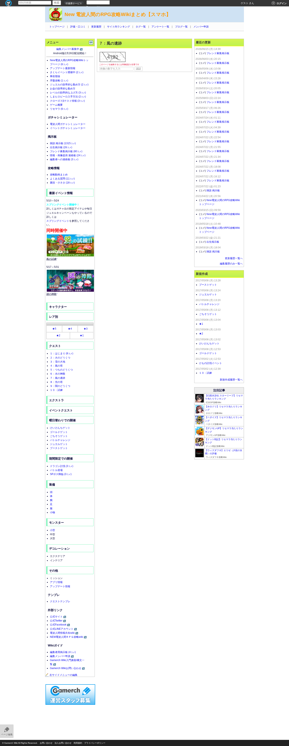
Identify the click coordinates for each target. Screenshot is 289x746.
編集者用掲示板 (63, 652)
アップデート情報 (60, 586)
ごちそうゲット (59, 436)
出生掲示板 (61, 147)
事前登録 (55, 76)
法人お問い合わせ (63, 743)
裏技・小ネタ (62, 182)
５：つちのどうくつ (61, 369)
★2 (58, 335)
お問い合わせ (46, 743)
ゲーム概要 (56, 104)
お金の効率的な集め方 (62, 88)
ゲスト (244, 3)
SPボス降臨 (61, 474)
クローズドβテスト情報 (67, 100)
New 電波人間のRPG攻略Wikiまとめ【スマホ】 (118, 14)
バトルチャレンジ (60, 440)
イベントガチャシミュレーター (67, 128)
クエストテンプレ (60, 601)
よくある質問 (62, 178)
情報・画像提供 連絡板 (67, 155)
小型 (52, 530)
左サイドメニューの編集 (63, 674)
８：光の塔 (56, 382)
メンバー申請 (201, 26)
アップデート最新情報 (62, 68)
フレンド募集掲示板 (66, 151)
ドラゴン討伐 (61, 466)
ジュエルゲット (59, 444)
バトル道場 (56, 470)
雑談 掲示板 (63, 143)
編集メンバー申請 (60, 656)
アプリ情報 (56, 582)
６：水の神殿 (57, 373)
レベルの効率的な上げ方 (68, 92)
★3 (86, 328)
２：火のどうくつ (60, 357)
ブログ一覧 (181, 26)
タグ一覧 (141, 26)
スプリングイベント (57, 220)
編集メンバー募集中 (67, 49)
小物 (52, 512)
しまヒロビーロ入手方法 (68, 96)
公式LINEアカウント (61, 628)
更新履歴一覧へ (234, 258)
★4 (70, 328)
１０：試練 (56, 390)
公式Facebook (58, 624)
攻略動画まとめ (59, 174)
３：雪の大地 (57, 361)
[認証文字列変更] (112, 57)
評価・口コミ (77, 26)
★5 (54, 328)
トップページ (57, 26)
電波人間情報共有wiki (62, 632)
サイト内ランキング (118, 26)
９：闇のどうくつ (60, 386)
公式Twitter (56, 620)
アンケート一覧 (160, 26)
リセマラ (59, 108)
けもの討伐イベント (210, 363)
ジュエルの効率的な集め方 (69, 84)
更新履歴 (96, 26)
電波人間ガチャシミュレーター (67, 124)
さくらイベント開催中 (66, 72)
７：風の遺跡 (57, 377)
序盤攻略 (59, 80)
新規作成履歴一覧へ (231, 379)
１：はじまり (61, 353)
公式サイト (56, 616)
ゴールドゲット (59, 432)
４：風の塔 (56, 365)
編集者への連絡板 (64, 159)
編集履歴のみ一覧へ (231, 263)
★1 (82, 335)
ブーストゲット (59, 448)
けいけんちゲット (60, 427)
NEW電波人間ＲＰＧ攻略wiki (66, 636)
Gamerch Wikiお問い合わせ (65, 668)
